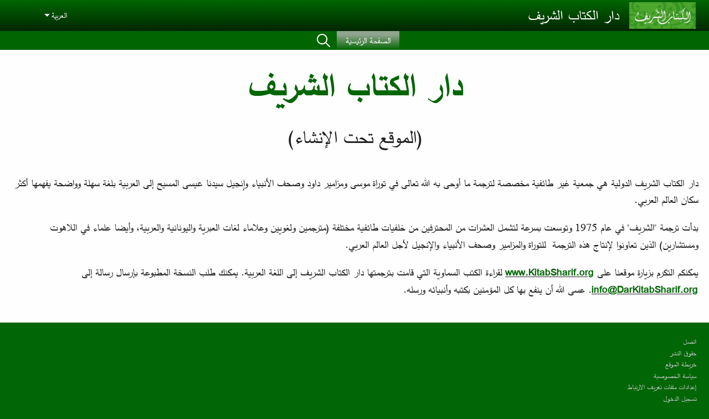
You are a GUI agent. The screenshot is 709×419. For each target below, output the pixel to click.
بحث (323, 40)
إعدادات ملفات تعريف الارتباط (662, 386)
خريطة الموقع (680, 363)
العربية (59, 15)
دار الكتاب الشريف (573, 15)
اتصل (689, 341)
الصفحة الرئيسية (368, 40)
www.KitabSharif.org (549, 272)
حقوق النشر (682, 352)
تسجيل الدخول (679, 398)
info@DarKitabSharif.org (645, 289)
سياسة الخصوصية (675, 375)
